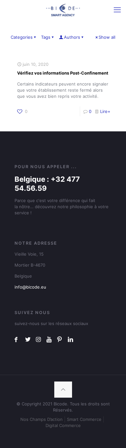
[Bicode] (63, 9)
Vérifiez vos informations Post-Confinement (62, 73)
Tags (45, 37)
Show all (107, 37)
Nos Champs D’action (41, 419)
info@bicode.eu (30, 287)
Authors (72, 37)
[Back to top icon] (63, 390)
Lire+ (105, 111)
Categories (22, 37)
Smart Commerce (84, 419)
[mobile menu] (117, 9)
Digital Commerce (63, 425)
